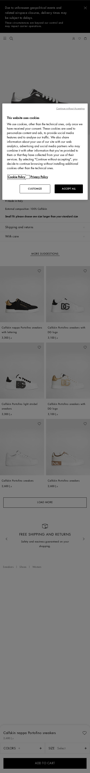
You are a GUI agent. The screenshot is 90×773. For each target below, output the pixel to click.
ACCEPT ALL (69, 189)
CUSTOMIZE (35, 189)
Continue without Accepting (70, 108)
